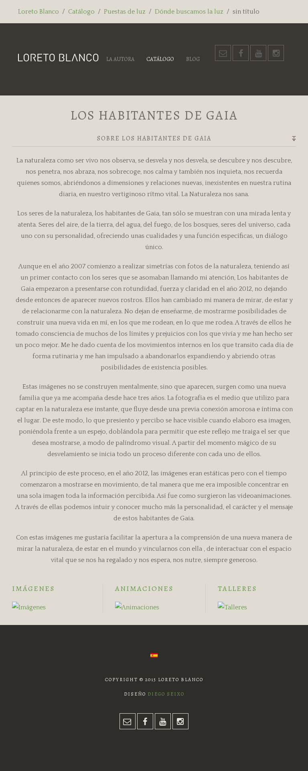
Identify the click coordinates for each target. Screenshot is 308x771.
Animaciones (144, 588)
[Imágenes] (29, 607)
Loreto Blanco (38, 11)
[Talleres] (232, 607)
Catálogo (81, 11)
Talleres (237, 588)
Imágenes (33, 588)
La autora (120, 59)
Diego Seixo (166, 694)
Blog (193, 59)
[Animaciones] (137, 607)
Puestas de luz (125, 11)
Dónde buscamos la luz (189, 11)
